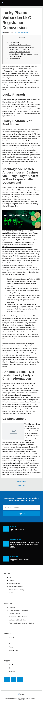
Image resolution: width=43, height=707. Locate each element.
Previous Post (21, 481)
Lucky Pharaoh (14, 42)
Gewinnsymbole (14, 59)
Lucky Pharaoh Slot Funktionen (20, 45)
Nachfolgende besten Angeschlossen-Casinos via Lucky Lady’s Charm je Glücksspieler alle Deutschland (22, 49)
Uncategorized (8, 32)
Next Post (21, 485)
